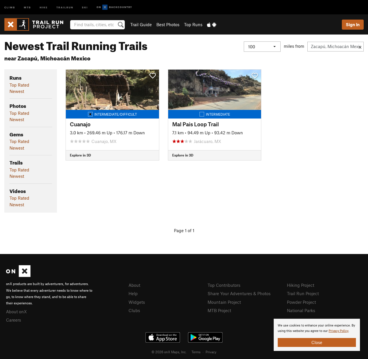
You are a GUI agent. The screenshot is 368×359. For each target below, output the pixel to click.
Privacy (211, 352)
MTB (27, 7)
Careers (13, 319)
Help (133, 293)
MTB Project (219, 310)
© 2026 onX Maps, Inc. (169, 352)
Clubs (134, 310)
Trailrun (64, 7)
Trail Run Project (303, 293)
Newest (16, 91)
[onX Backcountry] (114, 7)
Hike (44, 7)
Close (316, 342)
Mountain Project (224, 302)
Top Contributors (224, 285)
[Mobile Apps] (211, 24)
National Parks (301, 310)
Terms (196, 352)
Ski (85, 7)
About (134, 285)
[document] (317, 335)
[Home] (36, 24)
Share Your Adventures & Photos (239, 293)
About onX (16, 311)
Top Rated (19, 84)
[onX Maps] (18, 275)
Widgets (137, 302)
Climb (9, 7)
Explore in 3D (80, 155)
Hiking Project (300, 285)
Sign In (353, 24)
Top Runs (193, 24)
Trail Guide (141, 24)
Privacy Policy (338, 331)
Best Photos (167, 24)
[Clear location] (360, 46)
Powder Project (301, 302)
